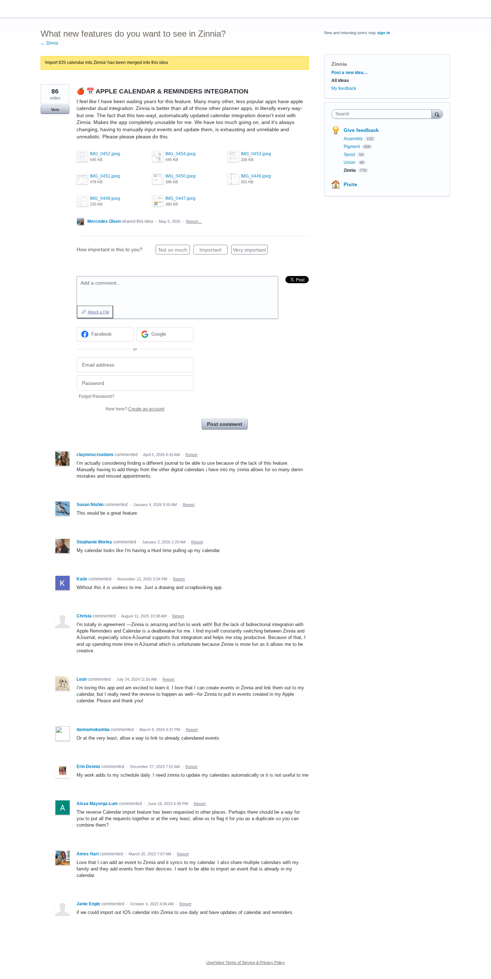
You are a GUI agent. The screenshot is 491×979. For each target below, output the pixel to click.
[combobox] (383, 113)
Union (350, 162)
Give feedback (361, 130)
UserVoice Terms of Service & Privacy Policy (245, 962)
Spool (350, 154)
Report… (194, 221)
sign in (383, 33)
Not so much (174, 250)
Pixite (350, 184)
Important (213, 250)
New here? (135, 409)
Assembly (354, 138)
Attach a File (98, 312)
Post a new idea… (349, 72)
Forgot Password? (96, 396)
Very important (250, 250)
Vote (55, 109)
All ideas (340, 80)
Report (191, 454)
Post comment (224, 424)
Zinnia (339, 64)
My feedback (343, 88)
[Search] (437, 113)
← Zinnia (49, 43)
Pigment (352, 146)
